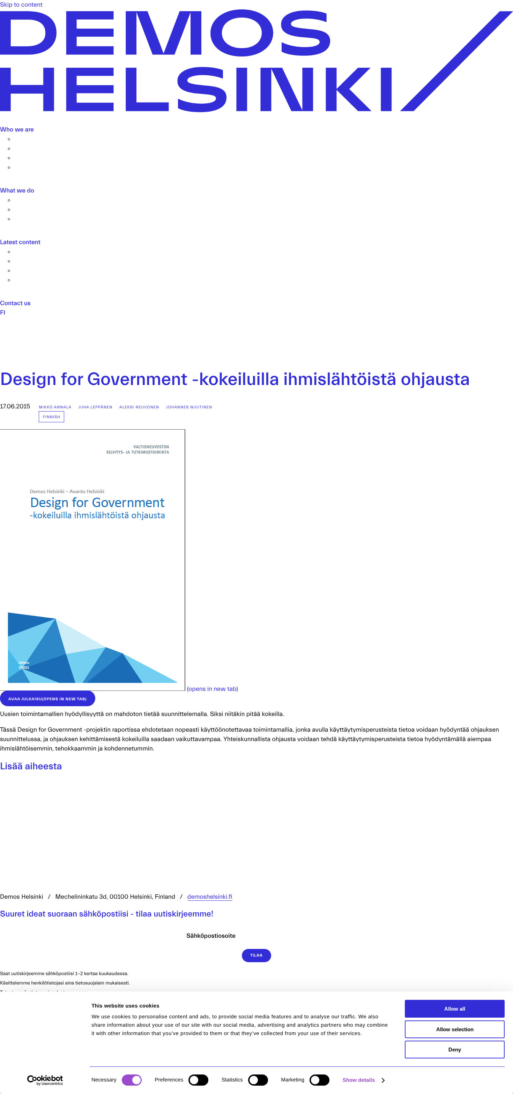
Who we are (17, 129)
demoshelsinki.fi (209, 896)
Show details (359, 1080)
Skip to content (21, 4)
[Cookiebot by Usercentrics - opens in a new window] (45, 1080)
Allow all (454, 1009)
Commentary (32, 261)
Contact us (15, 303)
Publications (31, 251)
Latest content (20, 242)
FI (2, 312)
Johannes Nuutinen (189, 407)
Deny (454, 1049)
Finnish (51, 417)
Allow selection (455, 1029)
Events (23, 280)
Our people (29, 148)
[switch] (198, 1080)
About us (26, 139)
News (22, 270)
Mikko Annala (55, 407)
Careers (25, 157)
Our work (27, 200)
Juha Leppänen (95, 407)
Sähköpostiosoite (210, 936)
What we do (17, 190)
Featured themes (37, 218)
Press (22, 167)
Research (27, 209)
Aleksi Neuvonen (139, 407)
